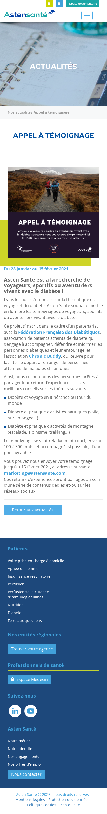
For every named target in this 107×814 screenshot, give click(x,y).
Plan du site (69, 804)
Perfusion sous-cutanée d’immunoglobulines (28, 594)
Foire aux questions (25, 620)
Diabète (14, 612)
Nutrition (16, 604)
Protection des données (68, 799)
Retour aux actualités (33, 510)
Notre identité (20, 748)
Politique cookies (41, 804)
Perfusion (16, 584)
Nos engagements (23, 756)
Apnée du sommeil (24, 568)
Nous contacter (26, 774)
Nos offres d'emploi (25, 764)
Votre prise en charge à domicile (36, 560)
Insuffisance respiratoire (29, 576)
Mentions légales (30, 799)
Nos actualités (20, 112)
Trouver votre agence (32, 649)
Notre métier (19, 740)
